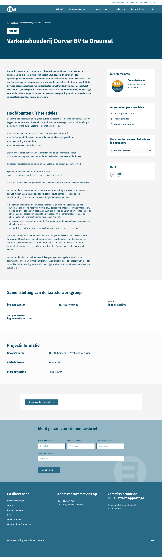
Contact (10, 505)
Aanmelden (47, 470)
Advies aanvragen (15, 500)
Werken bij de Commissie (19, 524)
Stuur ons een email (137, 84)
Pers (9, 514)
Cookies (41, 540)
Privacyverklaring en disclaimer (21, 540)
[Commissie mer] (12, 9)
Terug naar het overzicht (40, 402)
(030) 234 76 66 (137, 87)
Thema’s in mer (14, 519)
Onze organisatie (15, 510)
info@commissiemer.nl (73, 504)
